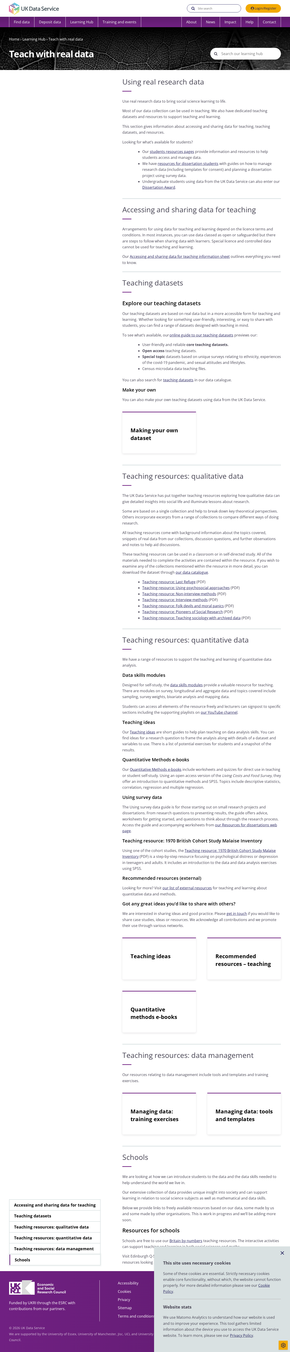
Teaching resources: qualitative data (51, 1227)
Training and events (119, 21)
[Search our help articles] (215, 54)
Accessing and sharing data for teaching (55, 1205)
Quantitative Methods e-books (155, 769)
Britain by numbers (185, 1240)
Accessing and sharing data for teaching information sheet (180, 256)
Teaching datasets (32, 1216)
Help (250, 21)
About (191, 21)
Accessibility (128, 1283)
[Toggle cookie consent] (283, 1345)
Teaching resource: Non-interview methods (179, 593)
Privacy (124, 1299)
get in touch (237, 913)
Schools (22, 1260)
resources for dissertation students (188, 163)
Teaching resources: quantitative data (53, 1238)
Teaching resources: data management (54, 1248)
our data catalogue (192, 572)
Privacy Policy (241, 1335)
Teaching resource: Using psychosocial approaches (186, 587)
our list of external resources (187, 887)
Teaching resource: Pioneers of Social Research (182, 611)
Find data (22, 21)
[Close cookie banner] (282, 1253)
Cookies (124, 1291)
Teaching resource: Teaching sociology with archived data (191, 617)
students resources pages (172, 151)
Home (14, 39)
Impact (230, 21)
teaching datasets (178, 379)
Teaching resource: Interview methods (175, 599)
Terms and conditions (136, 1316)
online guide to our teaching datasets (201, 335)
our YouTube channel (219, 712)
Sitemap (125, 1307)
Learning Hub (34, 39)
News (210, 21)
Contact (269, 21)
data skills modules (186, 684)
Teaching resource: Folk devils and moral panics (183, 605)
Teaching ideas (142, 732)
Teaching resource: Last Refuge (169, 581)
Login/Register (265, 8)
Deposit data (50, 21)
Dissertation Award (158, 187)
